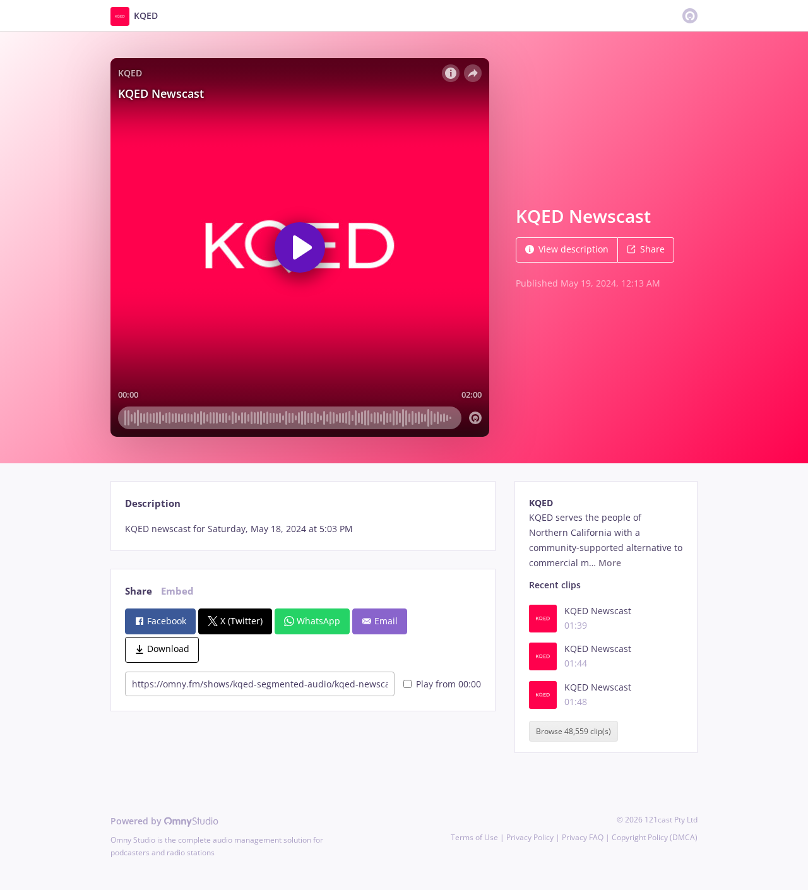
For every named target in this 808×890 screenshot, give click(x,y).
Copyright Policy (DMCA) (655, 837)
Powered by (137, 821)
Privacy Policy (530, 837)
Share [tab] (138, 591)
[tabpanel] (302, 529)
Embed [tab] (177, 591)
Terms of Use (474, 837)
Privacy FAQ (582, 837)
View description (573, 249)
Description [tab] (153, 503)
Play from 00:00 (448, 684)
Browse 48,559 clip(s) (573, 731)
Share (652, 249)
